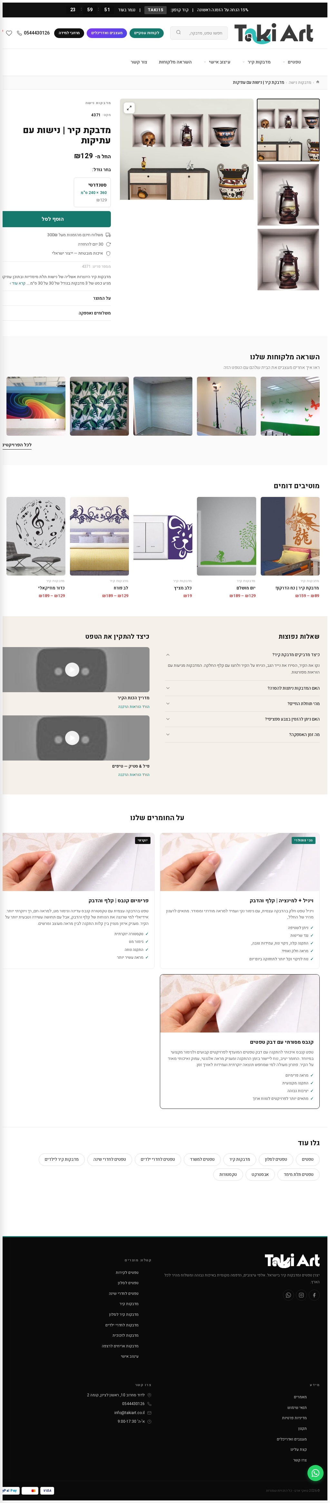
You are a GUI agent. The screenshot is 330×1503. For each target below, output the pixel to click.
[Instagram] (301, 1295)
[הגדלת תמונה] (129, 107)
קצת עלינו (298, 1449)
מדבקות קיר (259, 62)
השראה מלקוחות (175, 62)
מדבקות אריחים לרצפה (120, 1346)
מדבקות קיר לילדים (62, 1159)
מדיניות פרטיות (294, 1418)
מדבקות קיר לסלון (124, 1314)
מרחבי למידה (69, 33)
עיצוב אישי (219, 62)
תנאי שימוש (297, 1408)
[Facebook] (314, 1295)
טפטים (294, 62)
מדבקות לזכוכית (125, 1335)
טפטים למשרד (202, 1159)
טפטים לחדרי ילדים (158, 1159)
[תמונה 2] (288, 194)
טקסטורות (228, 1174)
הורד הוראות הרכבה (134, 707)
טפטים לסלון (276, 1159)
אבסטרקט (260, 1174)
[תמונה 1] (288, 130)
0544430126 (37, 33)
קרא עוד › (17, 283)
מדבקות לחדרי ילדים (122, 1325)
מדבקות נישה (300, 82)
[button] (290, 406)
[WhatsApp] (288, 1295)
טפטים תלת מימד (299, 1174)
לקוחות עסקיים (146, 33)
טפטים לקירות (127, 1272)
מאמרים (300, 1397)
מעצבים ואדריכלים (106, 33)
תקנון (302, 1428)
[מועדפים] (9, 33)
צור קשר (139, 62)
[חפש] (178, 33)
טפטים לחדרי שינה (109, 1159)
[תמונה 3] (288, 259)
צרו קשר (300, 1460)
